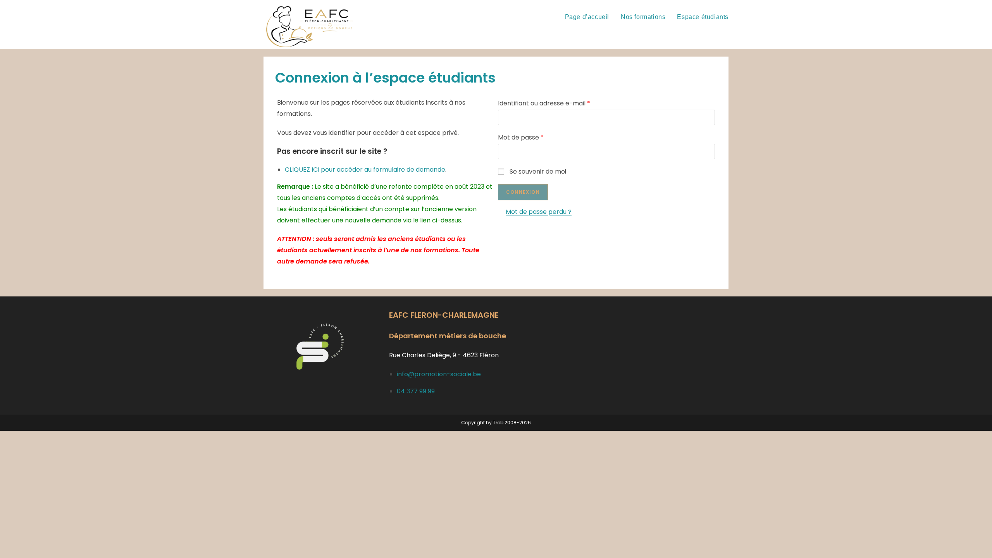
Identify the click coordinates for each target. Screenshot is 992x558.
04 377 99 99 (416, 391)
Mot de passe (521, 137)
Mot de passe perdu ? (539, 211)
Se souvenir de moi (538, 171)
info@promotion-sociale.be (439, 374)
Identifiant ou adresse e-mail (544, 103)
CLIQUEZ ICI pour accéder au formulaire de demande (365, 169)
